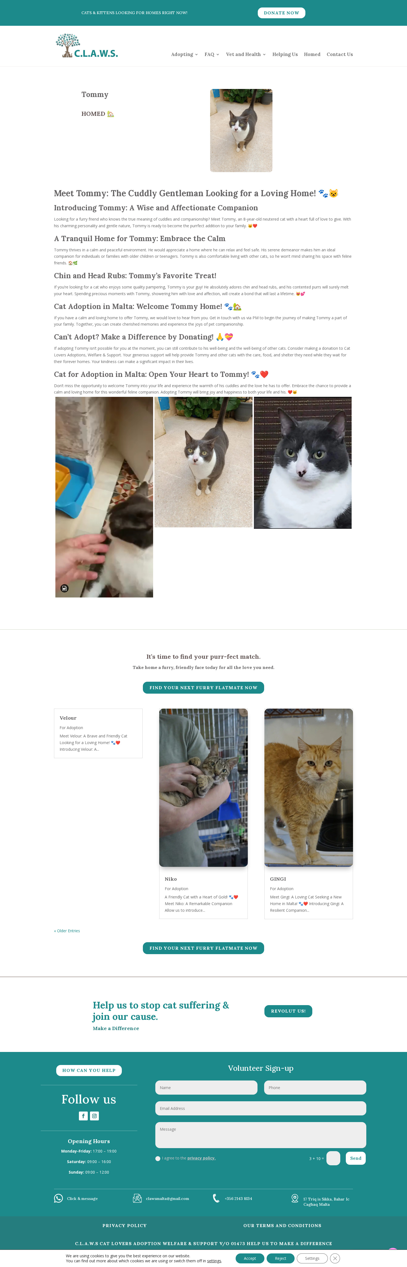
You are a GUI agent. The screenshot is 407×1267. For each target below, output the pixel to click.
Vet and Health (243, 54)
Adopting (182, 54)
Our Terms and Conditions (282, 1225)
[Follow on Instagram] (94, 1116)
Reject (280, 1258)
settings (214, 1260)
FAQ (209, 54)
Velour (68, 718)
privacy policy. (201, 1158)
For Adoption (71, 727)
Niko (171, 879)
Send (355, 1158)
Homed (312, 54)
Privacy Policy (124, 1225)
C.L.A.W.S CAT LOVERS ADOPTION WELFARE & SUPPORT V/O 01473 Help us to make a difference (203, 1243)
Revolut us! (288, 1011)
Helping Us (285, 54)
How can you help (89, 1070)
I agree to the (189, 1158)
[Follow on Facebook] (83, 1116)
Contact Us (340, 54)
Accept (250, 1258)
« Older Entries (67, 930)
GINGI (278, 879)
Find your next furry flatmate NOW (203, 687)
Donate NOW (281, 13)
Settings (312, 1258)
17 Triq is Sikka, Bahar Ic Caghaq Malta (326, 1202)
